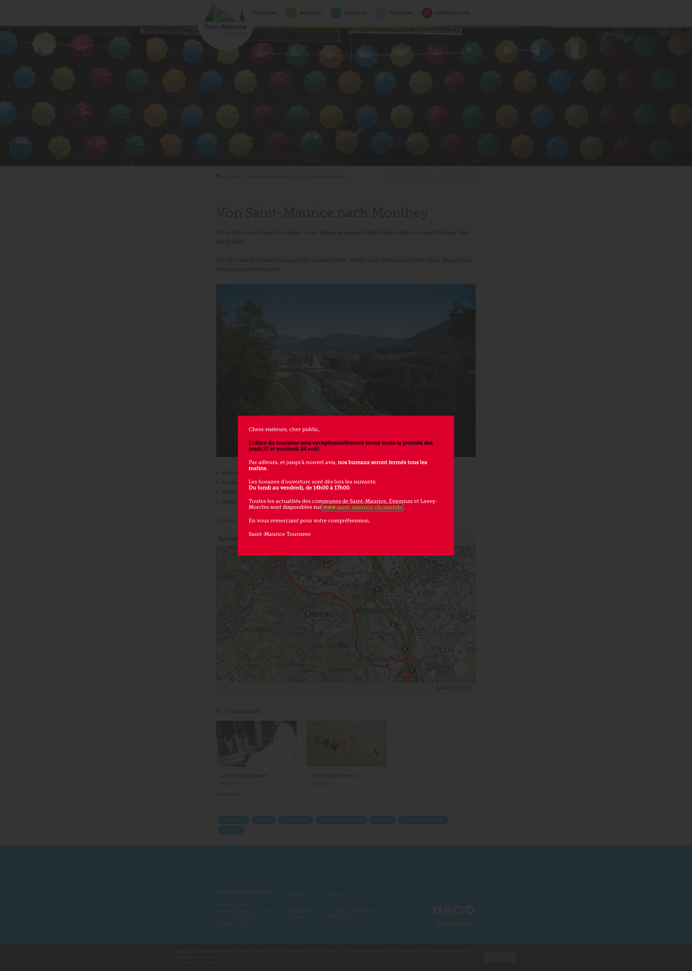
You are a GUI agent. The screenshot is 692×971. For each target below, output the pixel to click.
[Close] (448, 422)
